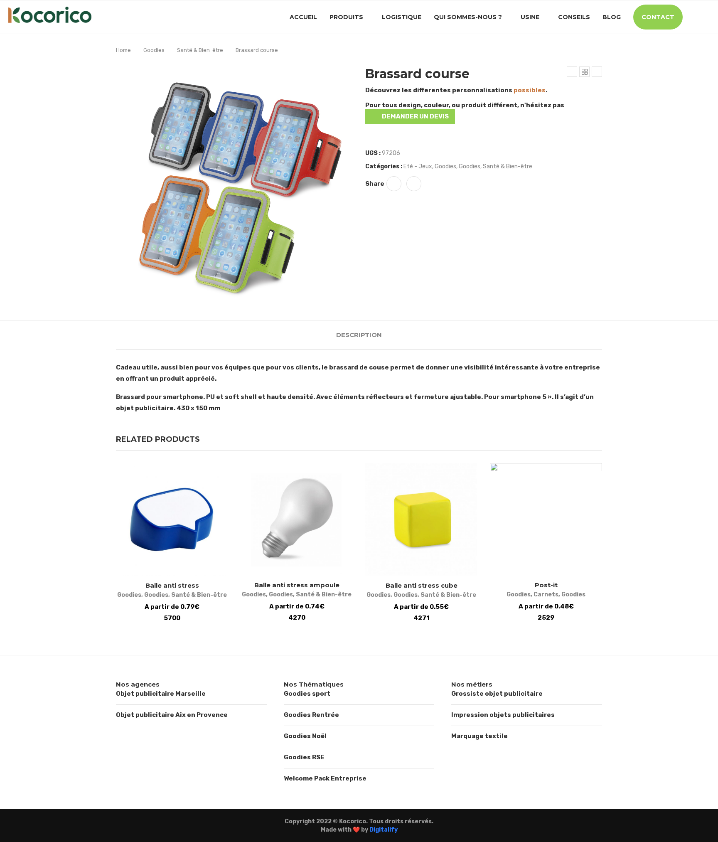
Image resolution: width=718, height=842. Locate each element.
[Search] (705, 17)
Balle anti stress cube (421, 585)
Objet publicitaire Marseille (161, 693)
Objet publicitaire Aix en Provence (172, 715)
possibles (530, 90)
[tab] (359, 335)
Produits (346, 17)
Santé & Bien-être (200, 50)
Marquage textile (479, 736)
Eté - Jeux (417, 166)
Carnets (546, 594)
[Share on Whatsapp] (393, 183)
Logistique (401, 17)
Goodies (154, 50)
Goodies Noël (305, 736)
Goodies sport (307, 693)
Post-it (546, 585)
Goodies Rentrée (311, 715)
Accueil (303, 17)
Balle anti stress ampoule (296, 585)
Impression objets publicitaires (503, 715)
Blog (611, 17)
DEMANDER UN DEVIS (415, 116)
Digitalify (383, 829)
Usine (530, 17)
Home (123, 50)
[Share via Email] (413, 183)
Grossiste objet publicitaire (497, 693)
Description (359, 335)
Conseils (574, 17)
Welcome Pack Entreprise (325, 778)
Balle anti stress (172, 585)
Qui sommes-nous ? (468, 17)
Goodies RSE (304, 757)
